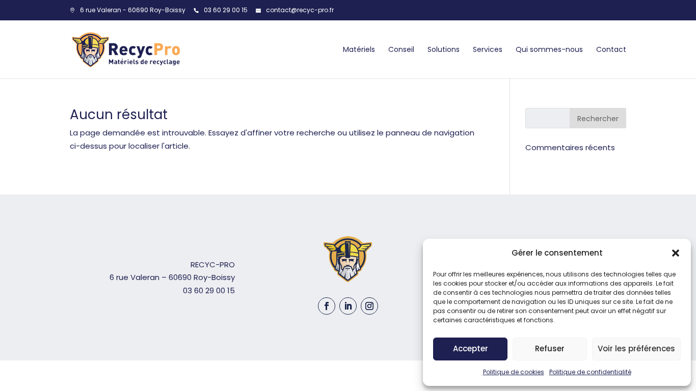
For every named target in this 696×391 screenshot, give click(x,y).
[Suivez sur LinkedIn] (348, 306)
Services (487, 49)
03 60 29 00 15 (226, 10)
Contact (611, 49)
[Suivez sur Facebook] (326, 306)
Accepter (470, 348)
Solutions (443, 49)
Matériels (359, 49)
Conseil (401, 49)
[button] (676, 253)
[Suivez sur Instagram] (369, 306)
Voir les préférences (636, 348)
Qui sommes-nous (549, 49)
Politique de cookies (513, 372)
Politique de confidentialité (590, 372)
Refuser (550, 348)
